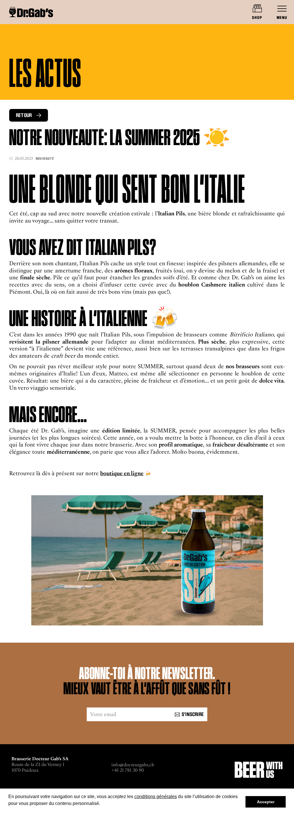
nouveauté (45, 158)
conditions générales (155, 796)
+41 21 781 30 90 (127, 770)
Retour (24, 115)
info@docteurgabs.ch (132, 764)
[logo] (31, 12)
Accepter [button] (265, 802)
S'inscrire (193, 714)
